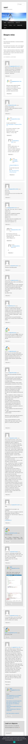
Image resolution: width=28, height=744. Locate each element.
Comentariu (8, 733)
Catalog (10, 25)
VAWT (6, 7)
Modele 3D (18, 22)
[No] (26, 740)
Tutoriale (5, 25)
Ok (14, 742)
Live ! (14, 25)
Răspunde (8, 76)
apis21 (6, 533)
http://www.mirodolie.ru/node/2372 (12, 713)
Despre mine (19, 25)
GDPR (5, 27)
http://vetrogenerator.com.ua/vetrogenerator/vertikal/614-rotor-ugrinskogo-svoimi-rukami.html (13, 697)
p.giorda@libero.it (8, 520)
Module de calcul (11, 22)
